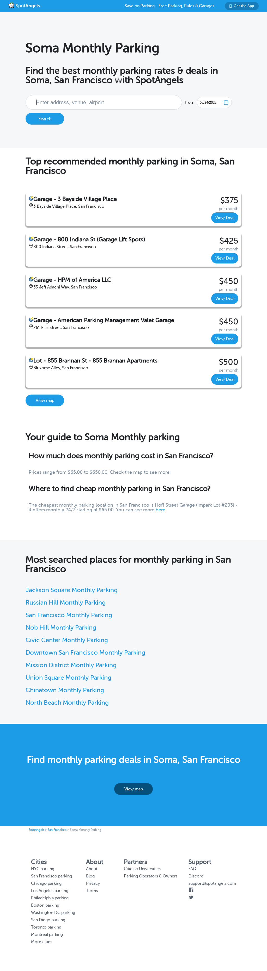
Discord (196, 876)
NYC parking (42, 868)
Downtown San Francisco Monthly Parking (85, 652)
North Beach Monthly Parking (67, 702)
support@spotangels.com (212, 883)
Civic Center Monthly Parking (67, 640)
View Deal (224, 218)
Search (44, 118)
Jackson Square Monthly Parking (72, 590)
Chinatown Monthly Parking (65, 690)
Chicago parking (46, 883)
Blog (90, 876)
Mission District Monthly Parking (71, 665)
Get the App (244, 6)
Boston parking (45, 905)
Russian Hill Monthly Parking (66, 602)
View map (45, 400)
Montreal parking (47, 934)
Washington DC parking (53, 912)
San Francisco (57, 829)
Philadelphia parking (50, 898)
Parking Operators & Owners (151, 876)
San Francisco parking (51, 876)
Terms (92, 890)
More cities (41, 941)
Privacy (93, 883)
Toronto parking (46, 927)
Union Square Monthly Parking (68, 677)
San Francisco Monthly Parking (69, 615)
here (160, 509)
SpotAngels (36, 829)
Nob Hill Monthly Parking (61, 627)
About (91, 868)
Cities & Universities (142, 868)
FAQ (192, 868)
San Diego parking (48, 920)
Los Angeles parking (49, 890)
